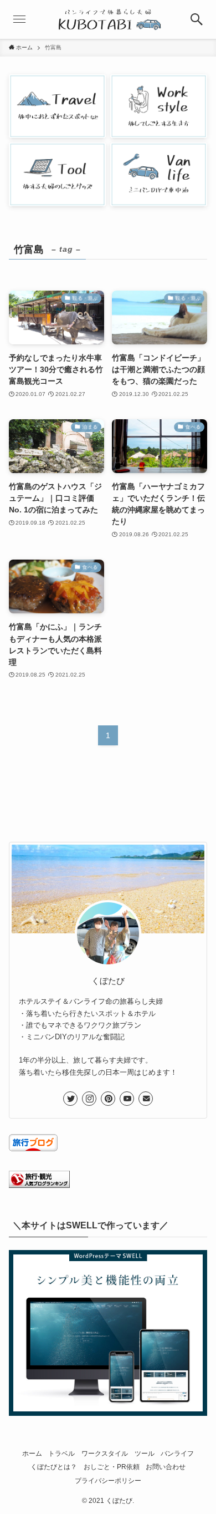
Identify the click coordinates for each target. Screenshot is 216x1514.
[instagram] (89, 1098)
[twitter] (70, 1098)
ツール (145, 1453)
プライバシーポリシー (108, 1480)
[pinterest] (108, 1098)
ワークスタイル (104, 1453)
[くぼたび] (108, 19)
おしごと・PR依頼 (112, 1466)
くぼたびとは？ (53, 1466)
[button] (196, 19)
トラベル (61, 1453)
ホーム (32, 1453)
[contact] (145, 1098)
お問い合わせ (166, 1466)
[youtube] (127, 1098)
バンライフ (177, 1453)
